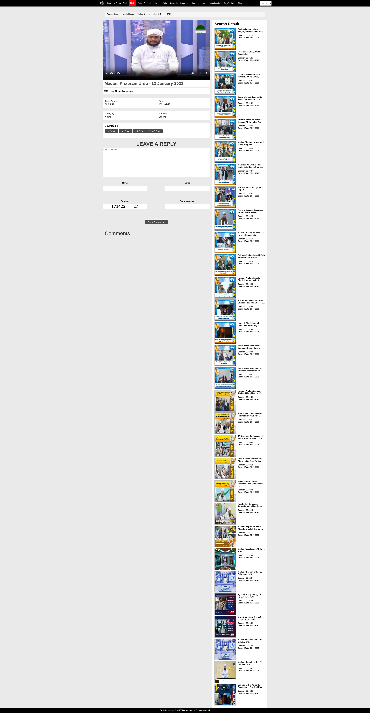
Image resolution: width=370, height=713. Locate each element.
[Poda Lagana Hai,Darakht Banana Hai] (225, 61)
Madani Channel (144, 3)
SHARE (153, 131)
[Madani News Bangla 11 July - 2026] (225, 559)
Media (132, 3)
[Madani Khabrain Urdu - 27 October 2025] (225, 649)
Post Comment (156, 222)
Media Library (128, 14)
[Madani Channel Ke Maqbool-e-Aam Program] (225, 152)
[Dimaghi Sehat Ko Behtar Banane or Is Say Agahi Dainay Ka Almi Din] (225, 694)
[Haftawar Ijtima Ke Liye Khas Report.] (225, 197)
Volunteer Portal (161, 3)
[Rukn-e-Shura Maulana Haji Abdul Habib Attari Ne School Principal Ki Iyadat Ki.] (225, 468)
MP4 (110, 131)
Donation (184, 3)
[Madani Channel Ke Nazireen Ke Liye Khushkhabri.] (225, 242)
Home (109, 3)
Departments (214, 3)
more (240, 3)
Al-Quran (117, 3)
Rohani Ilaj (174, 3)
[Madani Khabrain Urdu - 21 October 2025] (225, 672)
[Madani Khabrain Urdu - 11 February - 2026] (225, 581)
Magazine (202, 3)
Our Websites (229, 3)
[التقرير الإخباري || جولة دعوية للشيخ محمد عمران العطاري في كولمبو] (225, 604)
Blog (193, 3)
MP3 (124, 131)
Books (125, 3)
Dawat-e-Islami (113, 14)
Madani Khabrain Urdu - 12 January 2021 (154, 14)
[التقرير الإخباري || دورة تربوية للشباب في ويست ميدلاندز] (225, 627)
